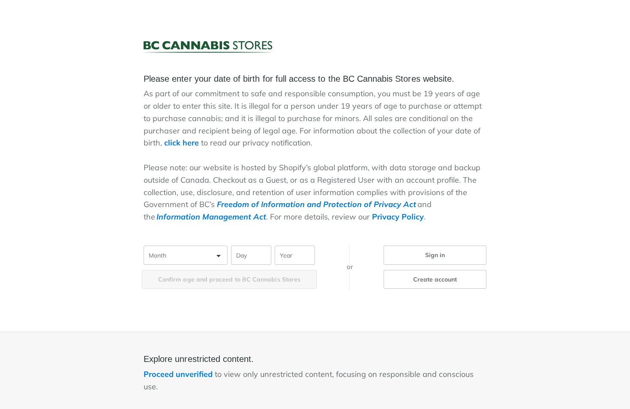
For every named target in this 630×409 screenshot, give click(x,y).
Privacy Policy (398, 217)
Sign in (435, 255)
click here (181, 143)
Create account (435, 279)
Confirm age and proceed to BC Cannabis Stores (229, 279)
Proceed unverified (179, 374)
